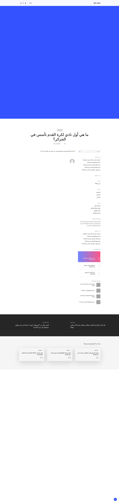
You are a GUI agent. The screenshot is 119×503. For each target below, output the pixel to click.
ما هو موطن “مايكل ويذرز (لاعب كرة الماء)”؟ (91, 169)
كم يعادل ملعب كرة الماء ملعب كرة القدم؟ (91, 160)
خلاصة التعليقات (97, 210)
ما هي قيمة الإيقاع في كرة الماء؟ (93, 162)
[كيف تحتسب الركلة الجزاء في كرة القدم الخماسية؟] (31, 354)
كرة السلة (98, 192)
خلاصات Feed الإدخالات (95, 208)
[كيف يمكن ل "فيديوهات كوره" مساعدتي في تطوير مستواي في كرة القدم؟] (30, 325)
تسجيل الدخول (97, 205)
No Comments (57, 143)
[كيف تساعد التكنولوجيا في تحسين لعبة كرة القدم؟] (59, 354)
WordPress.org (96, 213)
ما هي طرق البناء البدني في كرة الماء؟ (92, 167)
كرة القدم (60, 130)
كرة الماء (98, 197)
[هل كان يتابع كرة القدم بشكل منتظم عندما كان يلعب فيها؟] (89, 325)
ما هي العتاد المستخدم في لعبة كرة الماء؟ (91, 164)
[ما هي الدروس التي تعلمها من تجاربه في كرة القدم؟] (87, 354)
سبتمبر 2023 (97, 183)
